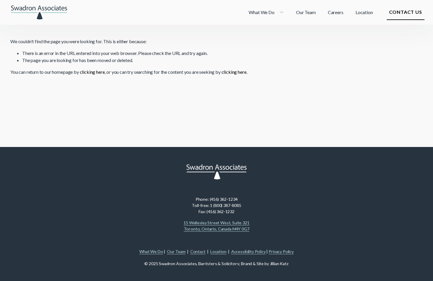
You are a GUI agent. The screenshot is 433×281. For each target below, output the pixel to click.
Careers (335, 12)
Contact (198, 251)
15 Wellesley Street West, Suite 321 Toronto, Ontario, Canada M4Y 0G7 (216, 225)
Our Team (306, 12)
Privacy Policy (281, 251)
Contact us (405, 12)
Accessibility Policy (248, 251)
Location (364, 12)
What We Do (151, 251)
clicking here (92, 72)
